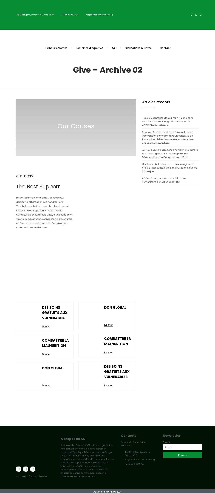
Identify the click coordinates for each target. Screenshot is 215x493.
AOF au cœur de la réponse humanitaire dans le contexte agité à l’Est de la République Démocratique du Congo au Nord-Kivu (170, 153)
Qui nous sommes (55, 48)
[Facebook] (191, 15)
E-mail (166, 442)
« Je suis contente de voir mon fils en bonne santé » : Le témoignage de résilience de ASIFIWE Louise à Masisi (168, 121)
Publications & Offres (138, 48)
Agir (113, 48)
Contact (165, 48)
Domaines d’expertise (89, 48)
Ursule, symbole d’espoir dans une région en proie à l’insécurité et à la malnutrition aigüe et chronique (169, 167)
